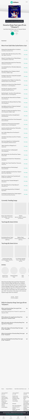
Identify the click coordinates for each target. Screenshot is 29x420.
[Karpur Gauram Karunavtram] (7, 209)
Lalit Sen (3, 404)
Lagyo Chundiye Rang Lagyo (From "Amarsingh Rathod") (13, 62)
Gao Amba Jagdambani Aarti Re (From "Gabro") (11, 171)
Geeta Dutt (4, 146)
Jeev (24, 399)
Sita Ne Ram (25, 396)
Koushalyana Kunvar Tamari (7, 237)
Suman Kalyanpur (12, 81)
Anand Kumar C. (5, 85)
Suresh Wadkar (4, 407)
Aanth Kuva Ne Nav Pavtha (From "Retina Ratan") (12, 128)
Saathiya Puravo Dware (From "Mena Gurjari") (11, 84)
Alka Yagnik (4, 55)
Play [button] (12, 33)
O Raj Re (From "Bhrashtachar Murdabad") (10, 123)
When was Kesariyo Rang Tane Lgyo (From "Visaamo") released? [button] (11, 309)
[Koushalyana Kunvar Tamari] (7, 230)
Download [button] (3, 40)
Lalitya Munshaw (4, 398)
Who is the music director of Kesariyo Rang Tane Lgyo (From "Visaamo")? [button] (12, 323)
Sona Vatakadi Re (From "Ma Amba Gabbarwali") (12, 66)
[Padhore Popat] (20, 230)
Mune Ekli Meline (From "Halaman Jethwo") (11, 71)
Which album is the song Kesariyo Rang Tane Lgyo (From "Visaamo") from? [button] (11, 317)
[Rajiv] (22, 270)
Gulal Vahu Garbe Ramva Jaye (10, 29)
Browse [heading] (14, 403)
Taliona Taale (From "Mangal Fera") (9, 145)
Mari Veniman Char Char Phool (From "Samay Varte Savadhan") (15, 154)
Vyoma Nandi (15, 401)
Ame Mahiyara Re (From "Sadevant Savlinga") (11, 106)
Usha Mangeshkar (11, 85)
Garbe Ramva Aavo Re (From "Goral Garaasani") (12, 119)
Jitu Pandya (14, 399)
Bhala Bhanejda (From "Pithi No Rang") (10, 167)
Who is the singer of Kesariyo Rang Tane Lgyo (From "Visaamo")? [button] (12, 328)
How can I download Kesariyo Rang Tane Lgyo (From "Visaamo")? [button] (12, 339)
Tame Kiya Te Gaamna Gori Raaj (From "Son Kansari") (13, 110)
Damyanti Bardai (22, 29)
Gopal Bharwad (4, 403)
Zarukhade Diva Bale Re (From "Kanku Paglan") (11, 193)
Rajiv (23, 275)
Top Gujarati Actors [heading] (15, 393)
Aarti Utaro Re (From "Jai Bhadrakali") (10, 149)
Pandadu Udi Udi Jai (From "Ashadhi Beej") (10, 115)
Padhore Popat (20, 237)
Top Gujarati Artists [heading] (4, 393)
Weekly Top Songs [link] (16, 409)
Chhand (20, 215)
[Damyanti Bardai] (14, 270)
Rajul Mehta (9, 173)
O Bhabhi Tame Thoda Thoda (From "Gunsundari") (12, 163)
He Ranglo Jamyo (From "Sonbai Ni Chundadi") (11, 75)
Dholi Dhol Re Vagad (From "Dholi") (9, 88)
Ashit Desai (9, 77)
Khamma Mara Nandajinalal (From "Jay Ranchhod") (12, 49)
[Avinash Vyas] (5, 270)
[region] (14, 388)
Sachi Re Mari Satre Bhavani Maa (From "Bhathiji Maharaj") (14, 101)
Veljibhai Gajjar (10, 72)
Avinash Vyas (5, 275)
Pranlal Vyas (4, 177)
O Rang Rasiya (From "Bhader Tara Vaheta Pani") (12, 80)
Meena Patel (9, 129)
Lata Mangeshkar (5, 59)
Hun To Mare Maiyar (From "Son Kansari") (10, 132)
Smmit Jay (3, 399)
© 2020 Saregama (14, 298)
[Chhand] (20, 209)
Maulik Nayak (15, 396)
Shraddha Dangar (15, 398)
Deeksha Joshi (15, 397)
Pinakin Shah (11, 59)
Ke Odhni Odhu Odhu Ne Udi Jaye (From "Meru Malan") (13, 53)
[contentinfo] (14, 405)
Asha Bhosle (4, 50)
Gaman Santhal (4, 397)
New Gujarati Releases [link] (16, 405)
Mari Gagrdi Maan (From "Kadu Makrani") (10, 184)
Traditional (3, 402)
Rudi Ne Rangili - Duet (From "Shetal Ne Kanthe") (12, 93)
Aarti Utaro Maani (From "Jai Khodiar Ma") (10, 141)
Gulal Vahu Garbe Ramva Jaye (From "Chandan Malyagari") (14, 136)
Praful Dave (8, 55)
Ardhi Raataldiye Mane (7, 258)
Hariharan (3, 396)
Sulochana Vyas (10, 50)
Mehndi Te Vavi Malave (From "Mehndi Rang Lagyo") (12, 58)
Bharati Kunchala (12, 194)
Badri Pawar (4, 173)
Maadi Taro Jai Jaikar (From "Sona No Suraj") (11, 176)
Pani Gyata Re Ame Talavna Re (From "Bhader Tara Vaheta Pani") (15, 97)
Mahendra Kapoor (5, 81)
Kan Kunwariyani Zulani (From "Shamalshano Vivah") (13, 158)
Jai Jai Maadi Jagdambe (20, 258)
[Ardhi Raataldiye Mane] (7, 251)
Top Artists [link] (14, 410)
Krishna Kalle (4, 155)
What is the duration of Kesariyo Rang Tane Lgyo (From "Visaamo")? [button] (13, 334)
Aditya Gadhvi (4, 401)
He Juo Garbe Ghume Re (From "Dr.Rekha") (11, 189)
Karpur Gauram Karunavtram (7, 215)
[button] (16, 33)
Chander (3, 405)
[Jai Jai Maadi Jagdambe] (20, 251)
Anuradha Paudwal (5, 90)
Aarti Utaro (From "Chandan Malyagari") (10, 180)
